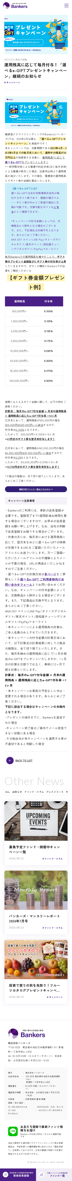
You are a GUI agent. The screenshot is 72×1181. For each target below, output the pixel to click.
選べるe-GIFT (13, 162)
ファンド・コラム (34, 792)
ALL (7, 792)
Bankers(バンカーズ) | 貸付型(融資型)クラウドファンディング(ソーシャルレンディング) (15, 5)
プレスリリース (55, 792)
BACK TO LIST (24, 760)
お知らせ (17, 792)
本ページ (50, 574)
